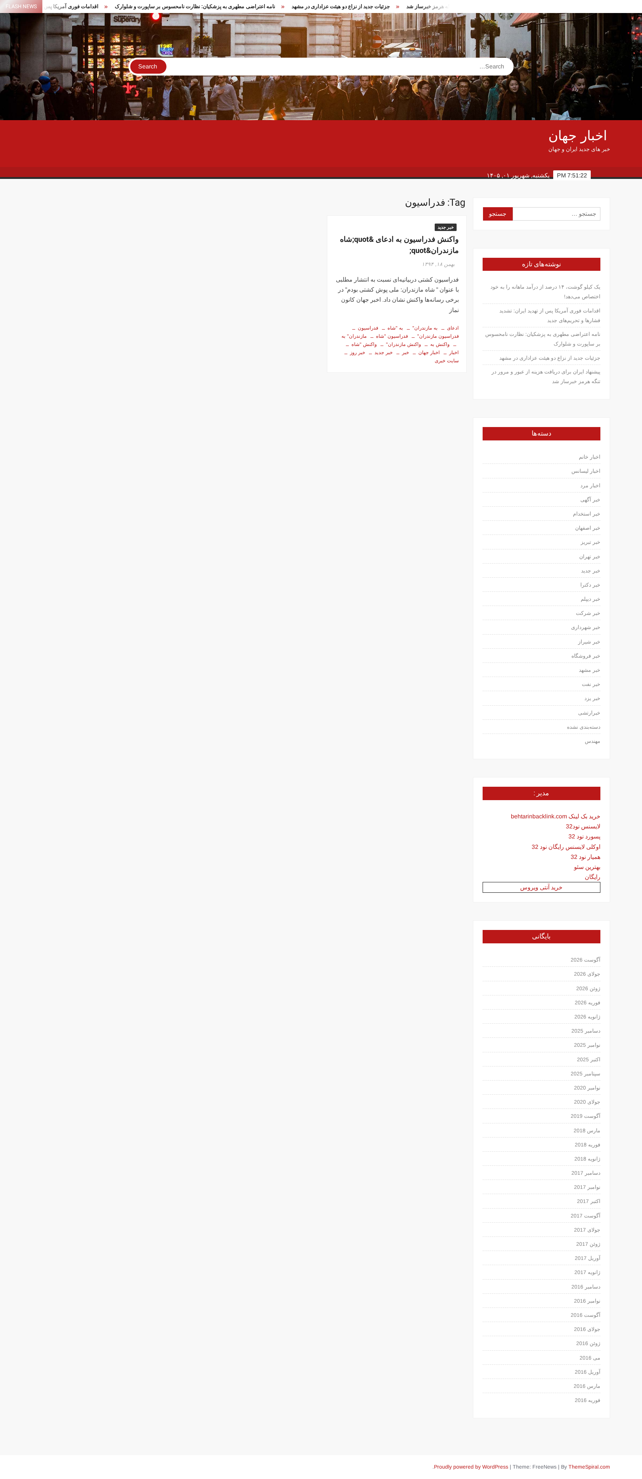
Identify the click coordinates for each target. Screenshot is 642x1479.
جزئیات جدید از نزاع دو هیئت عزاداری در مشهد (293, 6)
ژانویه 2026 (587, 1017)
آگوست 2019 (585, 1116)
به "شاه (395, 328)
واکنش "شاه (364, 344)
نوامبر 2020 (587, 1088)
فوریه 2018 (587, 1145)
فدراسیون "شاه (392, 336)
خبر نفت (591, 684)
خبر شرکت (588, 613)
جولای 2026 (587, 974)
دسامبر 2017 (585, 1173)
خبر (405, 352)
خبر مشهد (589, 670)
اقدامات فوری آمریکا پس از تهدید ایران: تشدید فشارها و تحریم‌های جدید (549, 315)
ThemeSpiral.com (589, 1467)
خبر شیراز (589, 642)
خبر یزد (592, 698)
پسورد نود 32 (584, 836)
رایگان (592, 877)
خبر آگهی (590, 500)
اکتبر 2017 (588, 1201)
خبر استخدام (586, 514)
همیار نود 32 (585, 857)
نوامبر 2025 (587, 1045)
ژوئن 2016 (588, 1343)
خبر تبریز (590, 542)
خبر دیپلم (590, 599)
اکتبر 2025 (588, 1059)
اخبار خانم (589, 457)
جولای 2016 (587, 1329)
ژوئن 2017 (588, 1244)
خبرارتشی (589, 713)
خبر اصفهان (587, 528)
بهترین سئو (587, 867)
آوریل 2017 (587, 1258)
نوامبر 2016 (587, 1301)
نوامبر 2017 (587, 1187)
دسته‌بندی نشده (583, 727)
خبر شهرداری (585, 627)
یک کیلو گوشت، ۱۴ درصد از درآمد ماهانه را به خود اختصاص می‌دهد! (545, 291)
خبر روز (357, 352)
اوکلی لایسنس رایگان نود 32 (566, 847)
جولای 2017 (587, 1230)
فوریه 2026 (587, 1002)
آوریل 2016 (587, 1372)
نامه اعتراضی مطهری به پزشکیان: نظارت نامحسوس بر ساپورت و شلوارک (148, 6)
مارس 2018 (587, 1130)
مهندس (592, 741)
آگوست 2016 (585, 1315)
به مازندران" (425, 328)
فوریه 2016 (587, 1400)
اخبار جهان (577, 136)
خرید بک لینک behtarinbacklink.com (555, 816)
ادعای (453, 328)
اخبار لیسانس (585, 471)
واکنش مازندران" (403, 344)
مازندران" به (354, 336)
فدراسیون (368, 328)
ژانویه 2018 (587, 1159)
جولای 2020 (587, 1102)
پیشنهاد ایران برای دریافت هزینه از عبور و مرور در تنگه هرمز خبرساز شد (437, 6)
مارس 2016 (587, 1386)
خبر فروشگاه (585, 656)
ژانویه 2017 (587, 1272)
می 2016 (590, 1358)
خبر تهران (589, 556)
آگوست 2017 (585, 1216)
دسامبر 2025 (585, 1031)
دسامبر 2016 (585, 1287)
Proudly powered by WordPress (471, 1467)
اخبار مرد (590, 485)
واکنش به (440, 344)
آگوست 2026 (585, 960)
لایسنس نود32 (583, 826)
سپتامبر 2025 (585, 1074)
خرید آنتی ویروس (541, 887)
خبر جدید (446, 227)
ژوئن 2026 (588, 988)
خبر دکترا (590, 585)
